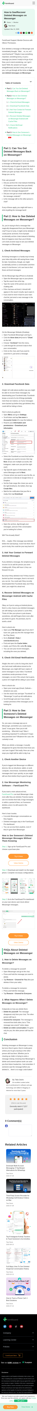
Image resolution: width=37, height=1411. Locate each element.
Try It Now (18, 856)
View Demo (18, 863)
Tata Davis (19, 1080)
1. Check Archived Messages (18, 102)
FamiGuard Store (11, 1355)
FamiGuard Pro (7, 794)
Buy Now (10, 1407)
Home (9, 22)
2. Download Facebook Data (18, 106)
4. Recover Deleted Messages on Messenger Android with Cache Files (19, 118)
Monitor (15, 22)
